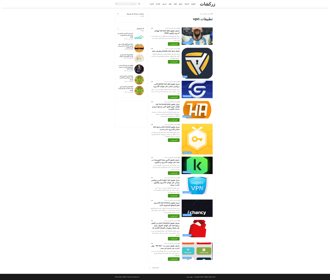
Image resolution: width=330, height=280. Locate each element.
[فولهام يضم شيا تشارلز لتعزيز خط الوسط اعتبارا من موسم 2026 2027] (139, 69)
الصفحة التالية (155, 267)
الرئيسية (193, 4)
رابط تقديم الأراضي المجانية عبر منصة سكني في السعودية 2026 (125, 35)
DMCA (124, 277)
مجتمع (180, 4)
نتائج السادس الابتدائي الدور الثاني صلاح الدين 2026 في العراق (126, 77)
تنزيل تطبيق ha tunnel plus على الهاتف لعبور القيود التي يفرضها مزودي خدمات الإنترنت (166, 106)
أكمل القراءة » (173, 44)
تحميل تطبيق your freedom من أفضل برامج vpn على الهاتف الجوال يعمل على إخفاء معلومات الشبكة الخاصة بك (165, 225)
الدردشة (187, 4)
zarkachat (175, 28)
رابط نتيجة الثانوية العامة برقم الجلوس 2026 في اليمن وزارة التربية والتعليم (125, 45)
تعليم (170, 4)
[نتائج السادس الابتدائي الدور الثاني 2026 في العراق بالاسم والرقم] (139, 90)
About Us (136, 277)
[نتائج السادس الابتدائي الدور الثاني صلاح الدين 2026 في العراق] (139, 80)
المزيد (152, 4)
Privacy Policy (118, 277)
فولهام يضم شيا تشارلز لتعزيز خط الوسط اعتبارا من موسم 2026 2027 (126, 67)
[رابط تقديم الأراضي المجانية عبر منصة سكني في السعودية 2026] (139, 37)
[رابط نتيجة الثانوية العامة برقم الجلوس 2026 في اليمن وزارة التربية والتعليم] (139, 48)
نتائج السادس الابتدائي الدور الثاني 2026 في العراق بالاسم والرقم (125, 88)
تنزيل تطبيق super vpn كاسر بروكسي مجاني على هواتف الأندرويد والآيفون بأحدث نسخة (165, 182)
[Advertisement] (130, 114)
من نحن (164, 4)
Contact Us (130, 277)
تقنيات (175, 4)
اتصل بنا (158, 4)
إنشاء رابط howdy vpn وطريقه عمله (166, 51)
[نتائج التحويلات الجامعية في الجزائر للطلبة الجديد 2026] (139, 58)
